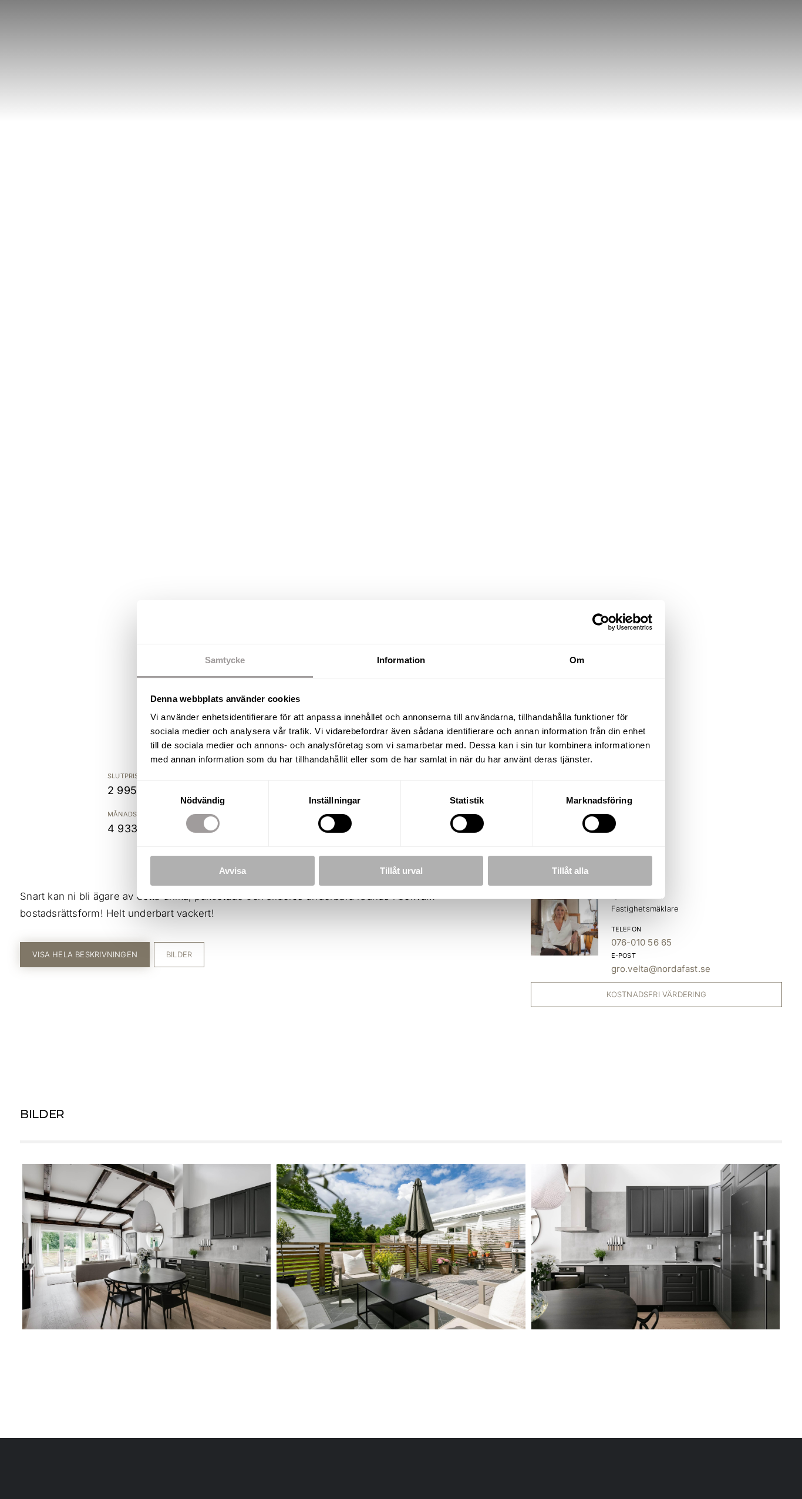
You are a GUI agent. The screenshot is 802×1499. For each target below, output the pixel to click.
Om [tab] (577, 660)
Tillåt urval (401, 871)
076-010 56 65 (641, 942)
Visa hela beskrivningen (84, 954)
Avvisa (232, 871)
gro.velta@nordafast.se (661, 968)
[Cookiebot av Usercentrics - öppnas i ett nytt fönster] (601, 621)
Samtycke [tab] (225, 660)
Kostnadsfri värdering (656, 994)
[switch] (335, 823)
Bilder (179, 954)
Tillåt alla (570, 871)
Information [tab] (401, 660)
